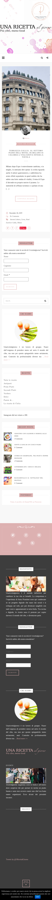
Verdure (7, 393)
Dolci (6, 396)
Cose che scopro (26, 144)
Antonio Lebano (15, 219)
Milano (19, 223)
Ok (37, 897)
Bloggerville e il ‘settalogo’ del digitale (28, 479)
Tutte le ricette (10, 380)
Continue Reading (26, 198)
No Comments (14, 216)
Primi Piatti (9, 386)
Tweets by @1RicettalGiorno (17, 859)
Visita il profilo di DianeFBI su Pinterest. (26, 502)
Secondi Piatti (10, 390)
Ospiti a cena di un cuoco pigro (27, 444)
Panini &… (9, 400)
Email (7, 275)
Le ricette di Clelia (12, 403)
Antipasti (8, 383)
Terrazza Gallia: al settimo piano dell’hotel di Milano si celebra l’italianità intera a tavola (26, 154)
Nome (6, 257)
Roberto (26, 138)
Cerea (23, 219)
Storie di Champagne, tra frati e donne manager (31, 457)
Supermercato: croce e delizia (27, 467)
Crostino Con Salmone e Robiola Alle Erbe (30, 435)
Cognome (7, 266)
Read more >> (22, 739)
